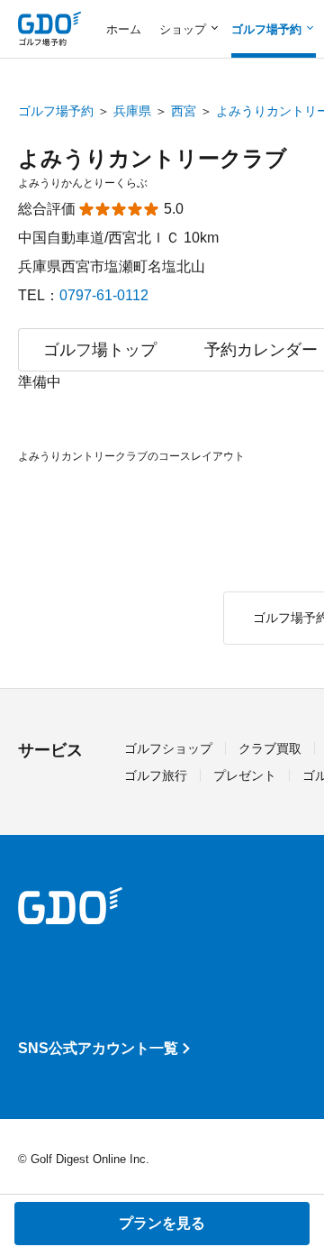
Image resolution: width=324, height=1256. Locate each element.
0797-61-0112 (103, 295)
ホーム (123, 29)
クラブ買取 (270, 748)
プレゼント (244, 775)
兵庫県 (132, 111)
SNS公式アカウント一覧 (98, 1048)
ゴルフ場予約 (56, 111)
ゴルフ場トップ (100, 350)
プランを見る (162, 1223)
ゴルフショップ (168, 748)
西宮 (183, 111)
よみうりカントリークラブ (152, 158)
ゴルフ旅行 (155, 775)
